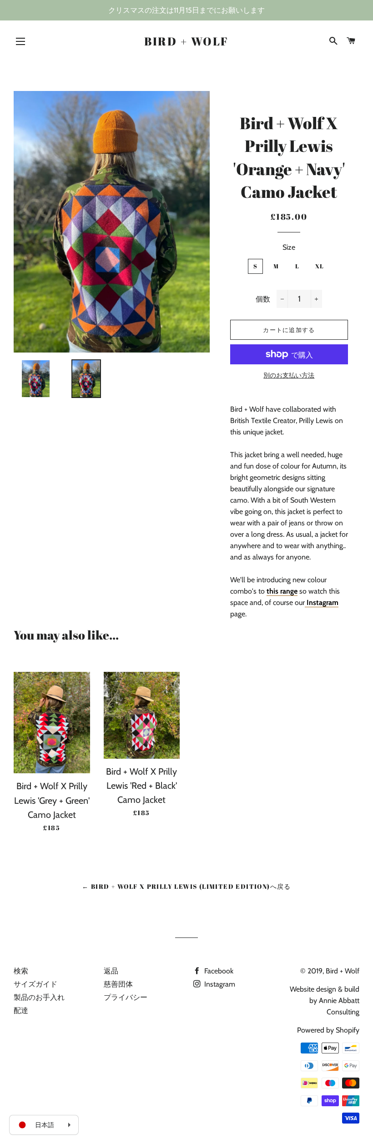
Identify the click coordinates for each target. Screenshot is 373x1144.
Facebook (217, 971)
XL (319, 266)
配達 (21, 1010)
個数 (263, 299)
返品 (111, 971)
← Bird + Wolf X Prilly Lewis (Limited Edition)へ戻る (186, 886)
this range (282, 591)
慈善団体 (118, 984)
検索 (21, 971)
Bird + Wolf (186, 41)
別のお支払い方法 (288, 375)
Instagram (218, 984)
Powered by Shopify (328, 1030)
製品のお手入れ (39, 997)
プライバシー (125, 997)
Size (288, 247)
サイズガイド (35, 984)
